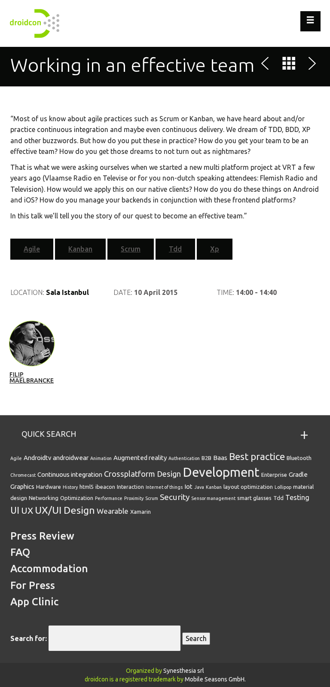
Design (169, 473)
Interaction (130, 487)
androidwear (71, 457)
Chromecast (23, 475)
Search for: (28, 638)
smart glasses (254, 498)
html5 (86, 487)
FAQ (20, 552)
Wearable (112, 511)
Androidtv (37, 457)
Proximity (134, 498)
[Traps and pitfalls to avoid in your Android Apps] (266, 65)
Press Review (42, 536)
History (70, 487)
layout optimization (248, 487)
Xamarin (140, 512)
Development (221, 472)
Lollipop (283, 487)
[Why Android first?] (310, 65)
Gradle (298, 474)
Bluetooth (299, 458)
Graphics (22, 486)
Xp (214, 249)
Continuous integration (69, 474)
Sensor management (213, 498)
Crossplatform (129, 473)
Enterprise (274, 475)
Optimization (76, 498)
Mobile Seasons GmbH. (215, 679)
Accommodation (49, 568)
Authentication (184, 458)
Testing (297, 497)
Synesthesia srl (183, 670)
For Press (32, 585)
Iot (188, 486)
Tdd (175, 249)
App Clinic (34, 601)
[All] (288, 65)
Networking (43, 498)
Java (199, 487)
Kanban (80, 249)
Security (174, 497)
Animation (101, 458)
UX (27, 510)
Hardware (48, 487)
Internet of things (164, 487)
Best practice (257, 456)
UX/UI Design (65, 509)
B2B (206, 458)
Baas (220, 457)
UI (14, 510)
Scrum (131, 249)
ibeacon (105, 487)
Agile (32, 249)
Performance (108, 498)
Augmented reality (140, 457)
